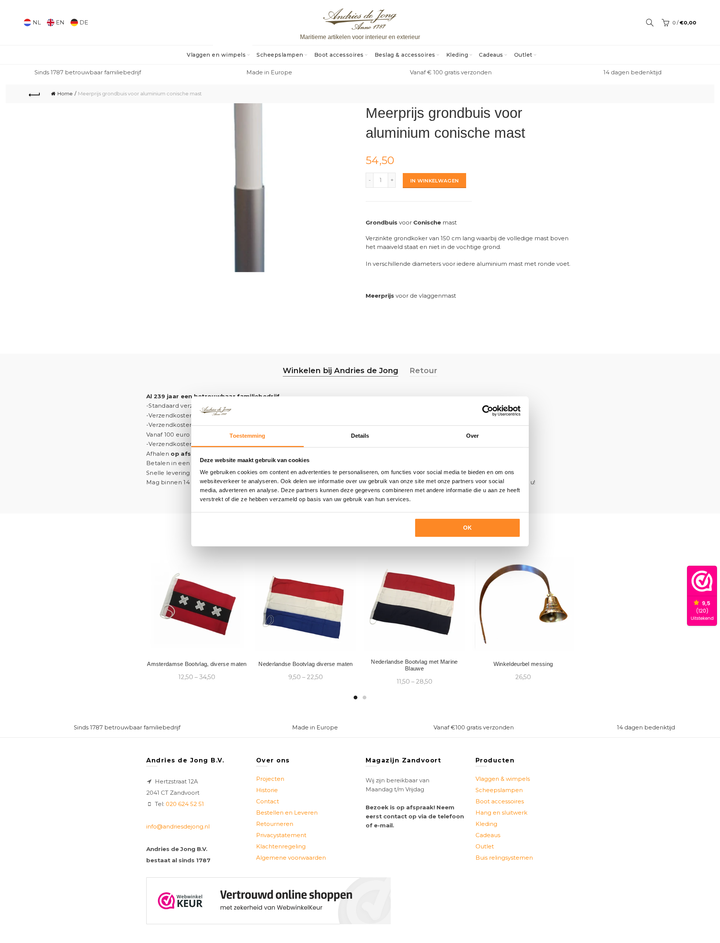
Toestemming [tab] (247, 435)
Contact (267, 801)
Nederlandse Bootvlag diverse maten (305, 664)
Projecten (270, 778)
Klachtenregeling (281, 846)
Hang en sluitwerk (501, 812)
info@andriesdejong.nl (178, 826)
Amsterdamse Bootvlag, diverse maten (197, 664)
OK (467, 527)
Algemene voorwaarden (291, 857)
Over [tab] (472, 435)
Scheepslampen (279, 54)
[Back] (34, 93)
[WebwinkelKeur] (268, 900)
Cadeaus (491, 54)
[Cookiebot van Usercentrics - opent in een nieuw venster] (487, 410)
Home (65, 93)
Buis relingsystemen (504, 857)
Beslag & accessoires (405, 54)
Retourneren (274, 823)
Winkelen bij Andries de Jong (340, 370)
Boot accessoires (339, 54)
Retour (423, 370)
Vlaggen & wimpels (503, 778)
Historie (267, 790)
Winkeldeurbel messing (523, 664)
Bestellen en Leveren (287, 812)
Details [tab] (360, 435)
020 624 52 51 (185, 803)
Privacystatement (281, 835)
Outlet (523, 54)
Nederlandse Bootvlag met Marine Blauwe (414, 665)
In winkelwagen (434, 181)
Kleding (457, 54)
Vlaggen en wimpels (218, 51)
